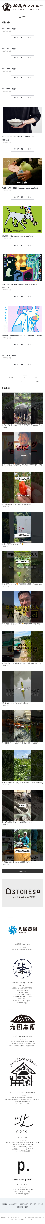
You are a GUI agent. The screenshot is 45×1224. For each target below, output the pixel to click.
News (40, 1204)
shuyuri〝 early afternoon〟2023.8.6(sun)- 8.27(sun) (22, 335)
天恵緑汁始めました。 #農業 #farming (17, 862)
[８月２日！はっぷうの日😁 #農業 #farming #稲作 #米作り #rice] (22, 606)
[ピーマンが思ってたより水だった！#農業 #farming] (22, 765)
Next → (39, 381)
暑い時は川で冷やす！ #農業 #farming (17, 822)
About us (13, 1204)
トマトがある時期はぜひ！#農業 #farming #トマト (22, 464)
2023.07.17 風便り (9, 48)
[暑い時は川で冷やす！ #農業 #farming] (22, 805)
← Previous (7, 377)
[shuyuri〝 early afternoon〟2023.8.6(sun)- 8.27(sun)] (22, 318)
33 (36, 377)
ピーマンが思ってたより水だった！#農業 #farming (22, 782)
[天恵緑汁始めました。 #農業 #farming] (22, 845)
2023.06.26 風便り (9, 355)
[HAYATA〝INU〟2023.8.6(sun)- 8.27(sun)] (22, 219)
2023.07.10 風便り (9, 69)
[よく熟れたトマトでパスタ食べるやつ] (22, 487)
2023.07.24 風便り (9, 29)
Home (4, 1204)
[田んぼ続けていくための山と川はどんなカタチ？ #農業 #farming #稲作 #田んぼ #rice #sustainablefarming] (22, 726)
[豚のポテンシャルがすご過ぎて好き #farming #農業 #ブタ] (22, 408)
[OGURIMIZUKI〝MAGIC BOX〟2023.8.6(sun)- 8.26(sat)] (22, 267)
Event (33, 1204)
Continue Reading (22, 38)
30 (19, 377)
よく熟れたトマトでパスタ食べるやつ (17, 504)
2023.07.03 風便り (9, 89)
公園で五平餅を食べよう (12, 544)
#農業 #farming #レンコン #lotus (15, 703)
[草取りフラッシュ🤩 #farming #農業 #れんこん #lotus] (22, 567)
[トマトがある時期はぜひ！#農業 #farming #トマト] (22, 448)
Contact (24, 1204)
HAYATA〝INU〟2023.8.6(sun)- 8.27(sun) (17, 236)
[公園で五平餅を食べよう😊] (22, 527)
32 (30, 377)
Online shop (22, 1207)
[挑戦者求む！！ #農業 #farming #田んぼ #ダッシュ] (22, 646)
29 (14, 377)
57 (22, 381)
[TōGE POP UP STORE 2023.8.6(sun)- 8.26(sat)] (22, 171)
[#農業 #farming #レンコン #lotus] (22, 686)
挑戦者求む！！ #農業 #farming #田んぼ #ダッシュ (22, 663)
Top (43, 1222)
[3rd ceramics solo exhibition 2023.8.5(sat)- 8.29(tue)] (22, 120)
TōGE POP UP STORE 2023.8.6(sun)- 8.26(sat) (20, 188)
